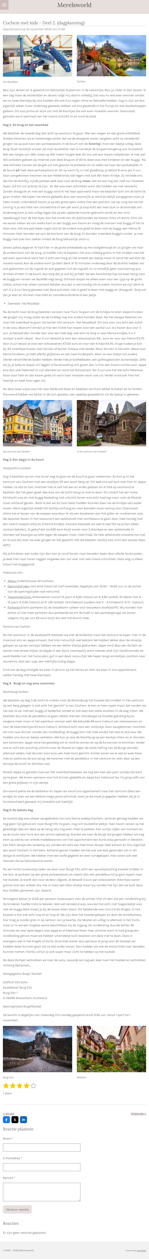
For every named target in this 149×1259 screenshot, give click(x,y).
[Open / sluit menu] (4, 5)
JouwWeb (141, 1250)
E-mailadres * (12, 1158)
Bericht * (9, 1178)
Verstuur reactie (17, 1209)
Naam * (8, 1138)
